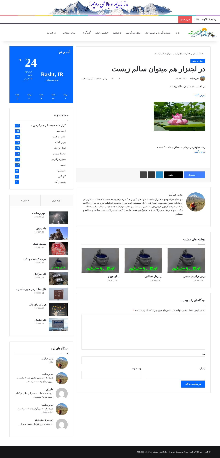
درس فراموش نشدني (194, 276)
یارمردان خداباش (153, 276)
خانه (177, 32)
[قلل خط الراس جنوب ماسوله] (58, 294)
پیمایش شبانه (39, 244)
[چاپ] (143, 174)
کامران (49, 389)
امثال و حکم (191, 53)
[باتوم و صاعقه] (58, 217)
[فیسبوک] (176, 219)
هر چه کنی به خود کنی (35, 259)
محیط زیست (59, 153)
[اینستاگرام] (172, 219)
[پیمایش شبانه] (58, 248)
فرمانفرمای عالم (37, 304)
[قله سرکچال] (58, 278)
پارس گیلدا (199, 95)
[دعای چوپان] (100, 260)
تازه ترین (56, 200)
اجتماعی (61, 131)
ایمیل (202, 368)
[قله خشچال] (58, 324)
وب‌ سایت (136, 368)
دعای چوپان (113, 276)
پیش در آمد (60, 182)
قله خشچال (40, 320)
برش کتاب (60, 142)
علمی (63, 165)
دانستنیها (117, 32)
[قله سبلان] (58, 233)
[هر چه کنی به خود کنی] (58, 263)
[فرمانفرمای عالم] (58, 309)
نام (203, 354)
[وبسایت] (181, 219)
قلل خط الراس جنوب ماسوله (31, 289)
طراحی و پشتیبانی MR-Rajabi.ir (152, 451)
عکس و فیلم (101, 32)
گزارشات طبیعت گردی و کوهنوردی (48, 125)
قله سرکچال (40, 274)
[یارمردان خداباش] (143, 260)
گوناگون (87, 32)
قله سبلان (41, 228)
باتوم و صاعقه (39, 213)
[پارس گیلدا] (202, 33)
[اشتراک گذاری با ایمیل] (151, 174)
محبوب (25, 200)
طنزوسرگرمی (133, 32)
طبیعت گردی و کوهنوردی (158, 32)
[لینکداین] (159, 174)
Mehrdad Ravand (44, 420)
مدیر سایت (194, 78)
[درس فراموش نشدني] (186, 260)
